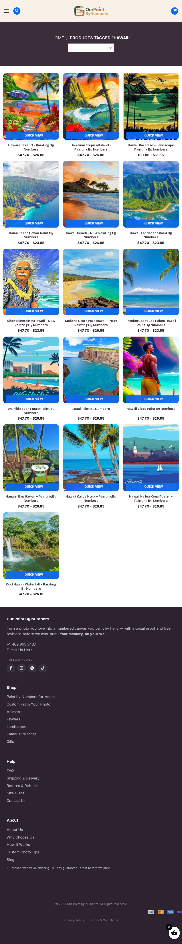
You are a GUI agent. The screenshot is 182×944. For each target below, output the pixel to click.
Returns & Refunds (22, 785)
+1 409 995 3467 (21, 644)
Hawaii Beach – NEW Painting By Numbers (91, 235)
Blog (10, 859)
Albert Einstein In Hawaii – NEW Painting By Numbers (31, 323)
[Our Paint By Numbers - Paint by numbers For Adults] (91, 11)
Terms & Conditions (104, 920)
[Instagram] (21, 668)
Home (57, 37)
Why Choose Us (20, 837)
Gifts (10, 741)
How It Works (18, 844)
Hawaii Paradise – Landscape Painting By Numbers (151, 147)
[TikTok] (43, 668)
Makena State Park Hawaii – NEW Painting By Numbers (91, 323)
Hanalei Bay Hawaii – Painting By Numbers (31, 499)
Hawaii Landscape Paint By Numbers (151, 235)
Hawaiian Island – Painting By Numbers (31, 147)
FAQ (10, 770)
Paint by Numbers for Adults (31, 696)
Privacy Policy (74, 920)
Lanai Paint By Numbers (91, 409)
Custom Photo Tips (23, 852)
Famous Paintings (21, 734)
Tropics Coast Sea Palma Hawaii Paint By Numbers (151, 323)
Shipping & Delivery (23, 778)
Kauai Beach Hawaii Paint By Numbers (31, 235)
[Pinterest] (32, 668)
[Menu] (6, 11)
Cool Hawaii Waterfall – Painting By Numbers (31, 587)
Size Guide (15, 793)
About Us (15, 829)
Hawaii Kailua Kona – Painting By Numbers (91, 499)
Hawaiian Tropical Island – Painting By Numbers (91, 147)
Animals (13, 712)
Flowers (13, 719)
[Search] (16, 11)
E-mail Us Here (19, 650)
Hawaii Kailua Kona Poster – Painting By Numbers (151, 499)
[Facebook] (11, 668)
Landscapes (17, 726)
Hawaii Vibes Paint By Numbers (151, 409)
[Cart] (174, 11)
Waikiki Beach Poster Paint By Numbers (31, 411)
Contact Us (16, 800)
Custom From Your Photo (28, 704)
